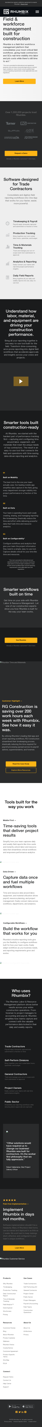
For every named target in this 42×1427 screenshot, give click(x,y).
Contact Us (7, 1380)
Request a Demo (21, 153)
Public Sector (28, 1297)
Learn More (19, 81)
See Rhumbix (21, 640)
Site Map (6, 1360)
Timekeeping (7, 1287)
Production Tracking (10, 1290)
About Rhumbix (8, 1335)
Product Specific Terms (9, 1356)
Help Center (7, 1384)
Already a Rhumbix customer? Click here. (21, 159)
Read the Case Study (21, 764)
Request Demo (8, 1377)
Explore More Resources (20, 770)
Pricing (5, 1314)
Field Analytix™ (8, 1304)
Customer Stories (9, 1328)
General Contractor (30, 1290)
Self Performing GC (30, 1287)
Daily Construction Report (9, 1295)
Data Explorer (7, 1308)
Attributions (28, 1331)
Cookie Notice (8, 1348)
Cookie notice (32, 1421)
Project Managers (30, 1300)
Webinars (6, 1341)
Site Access (7, 1311)
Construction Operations (28, 1311)
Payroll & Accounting (31, 1304)
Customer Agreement (10, 1351)
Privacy (26, 1335)
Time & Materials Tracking (9, 1300)
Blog (4, 1331)
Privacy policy (8, 1421)
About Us (27, 1328)
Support (6, 1387)
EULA (5, 1363)
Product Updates (9, 1338)
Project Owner (28, 1294)
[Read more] (24, 4)
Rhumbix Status (8, 1345)
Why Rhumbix (8, 1284)
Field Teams (28, 1307)
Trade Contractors (30, 1284)
